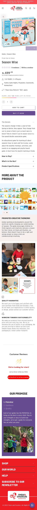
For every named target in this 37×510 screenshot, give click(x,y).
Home (4, 54)
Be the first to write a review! (18, 377)
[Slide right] (34, 48)
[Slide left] (28, 48)
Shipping (10, 75)
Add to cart (18, 107)
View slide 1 (4, 212)
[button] (26, 8)
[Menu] (3, 8)
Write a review (27, 68)
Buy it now (18, 113)
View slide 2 (7, 212)
